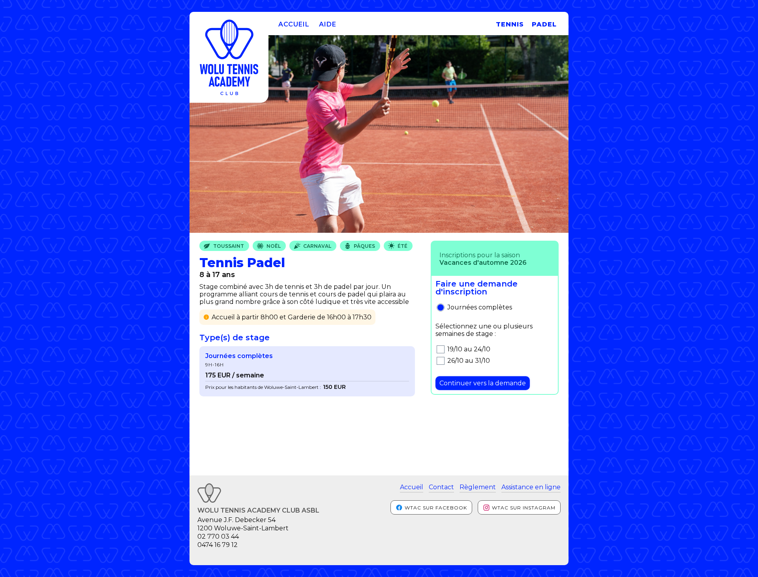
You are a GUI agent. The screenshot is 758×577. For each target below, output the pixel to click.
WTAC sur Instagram (522, 508)
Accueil (294, 24)
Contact (441, 487)
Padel (544, 24)
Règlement (478, 487)
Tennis (510, 24)
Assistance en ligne (531, 487)
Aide (327, 24)
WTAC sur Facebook (435, 508)
